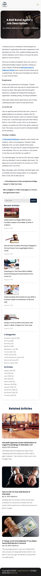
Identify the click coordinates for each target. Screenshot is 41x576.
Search (33, 201)
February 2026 (9, 384)
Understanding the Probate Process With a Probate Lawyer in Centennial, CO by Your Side (20, 299)
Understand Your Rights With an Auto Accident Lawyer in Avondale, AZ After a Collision (18, 222)
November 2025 (9, 393)
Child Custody (9, 355)
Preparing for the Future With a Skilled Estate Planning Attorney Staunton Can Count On (18, 273)
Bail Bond (34, 28)
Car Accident (8, 352)
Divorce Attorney (10, 360)
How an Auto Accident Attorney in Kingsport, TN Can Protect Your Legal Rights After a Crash (20, 248)
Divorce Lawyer (9, 363)
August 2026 (8, 371)
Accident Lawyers (10, 338)
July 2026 (7, 373)
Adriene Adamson (12, 28)
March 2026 (8, 382)
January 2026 (8, 387)
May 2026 (7, 379)
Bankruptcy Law (9, 349)
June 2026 (7, 376)
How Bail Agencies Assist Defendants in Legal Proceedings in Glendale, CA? (19, 443)
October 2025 (9, 395)
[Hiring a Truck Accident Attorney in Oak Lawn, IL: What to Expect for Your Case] (11, 316)
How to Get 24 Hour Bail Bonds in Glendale (16, 493)
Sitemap (14, 573)
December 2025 (9, 390)
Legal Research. (24, 571)
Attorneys (7, 344)
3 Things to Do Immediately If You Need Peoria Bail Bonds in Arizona (19, 542)
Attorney (7, 341)
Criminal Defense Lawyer (12, 357)
